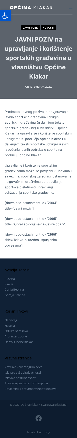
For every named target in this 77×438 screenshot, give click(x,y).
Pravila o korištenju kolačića (23, 367)
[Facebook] (39, 418)
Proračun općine (16, 336)
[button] (5, 15)
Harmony (43, 432)
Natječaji (11, 320)
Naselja (10, 326)
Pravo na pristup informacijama (26, 383)
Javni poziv (31, 27)
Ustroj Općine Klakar (19, 342)
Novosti (48, 27)
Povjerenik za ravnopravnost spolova (30, 389)
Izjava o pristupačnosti (20, 378)
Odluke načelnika (16, 331)
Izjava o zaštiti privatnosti (23, 372)
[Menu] (70, 7)
